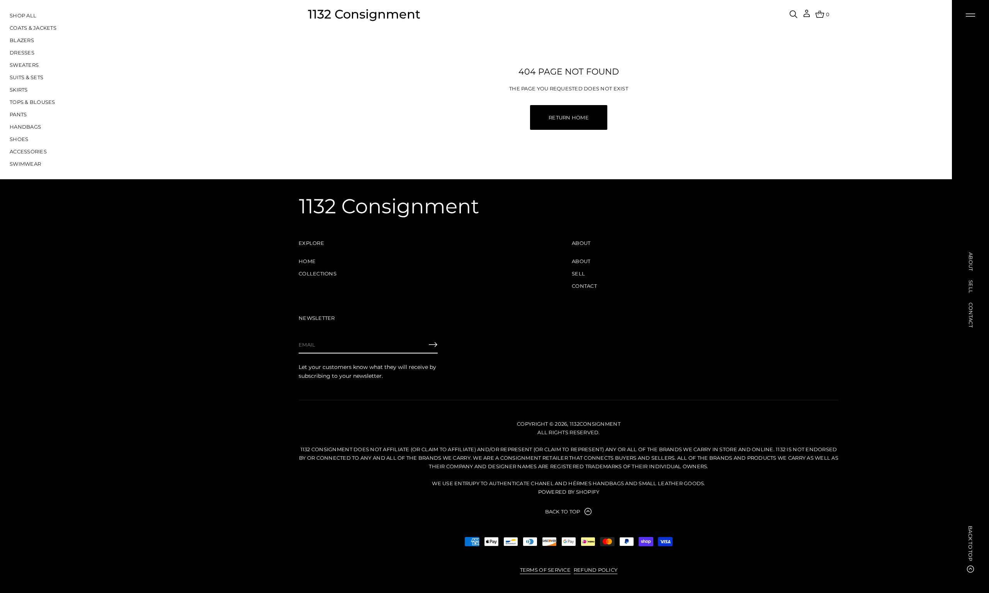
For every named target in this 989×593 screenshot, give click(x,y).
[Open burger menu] (970, 15)
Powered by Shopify (569, 492)
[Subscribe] (433, 344)
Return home (569, 117)
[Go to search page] (793, 14)
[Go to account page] (806, 16)
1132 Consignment (364, 14)
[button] (793, 14)
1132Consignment (595, 424)
